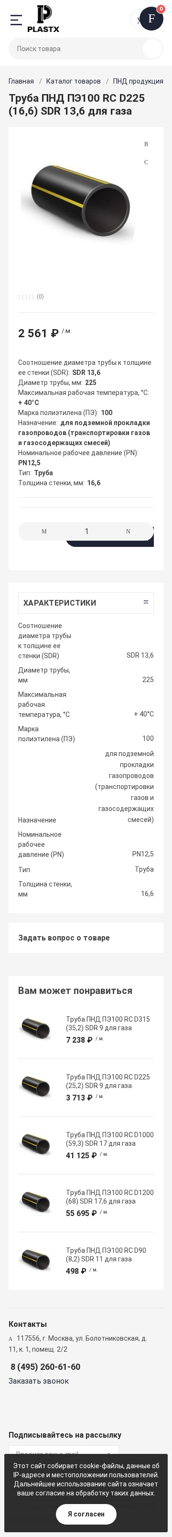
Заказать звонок (39, 1381)
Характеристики (59, 603)
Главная (21, 81)
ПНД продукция (138, 81)
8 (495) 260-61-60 (45, 1367)
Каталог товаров (73, 81)
